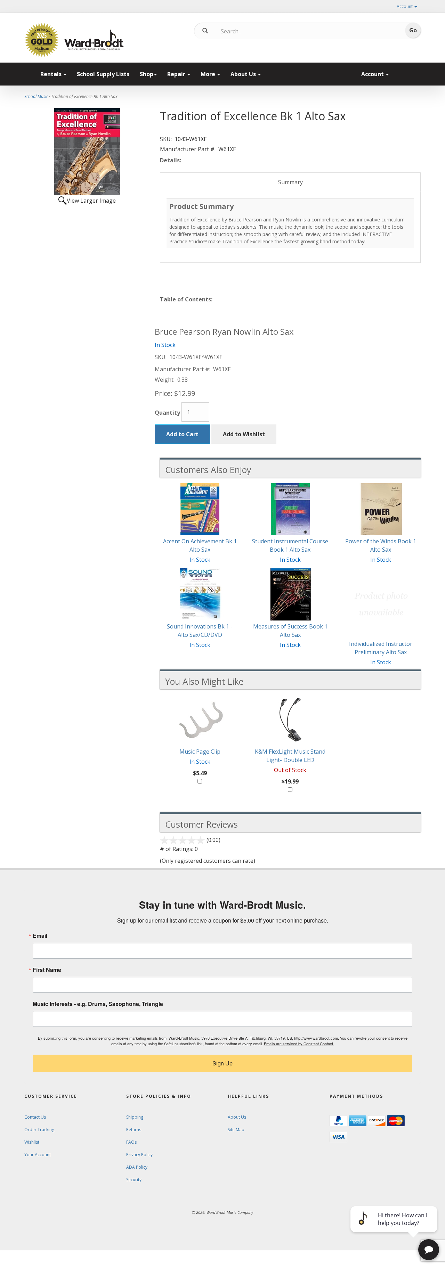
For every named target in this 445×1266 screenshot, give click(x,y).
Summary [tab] (290, 182)
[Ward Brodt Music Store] (94, 40)
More (209, 74)
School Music (36, 96)
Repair (177, 74)
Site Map (236, 1130)
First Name (47, 970)
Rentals (51, 74)
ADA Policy (136, 1167)
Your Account (37, 1155)
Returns (133, 1130)
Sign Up (222, 1063)
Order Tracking (39, 1130)
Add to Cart (182, 434)
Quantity (167, 412)
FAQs (131, 1142)
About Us (243, 74)
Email (40, 936)
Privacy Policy (139, 1155)
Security (133, 1180)
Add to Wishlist (244, 434)
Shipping (134, 1117)
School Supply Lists (103, 74)
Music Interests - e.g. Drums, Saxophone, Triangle (98, 1004)
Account (405, 6)
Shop (146, 74)
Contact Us (35, 1117)
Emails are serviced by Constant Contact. (299, 1043)
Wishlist (31, 1142)
